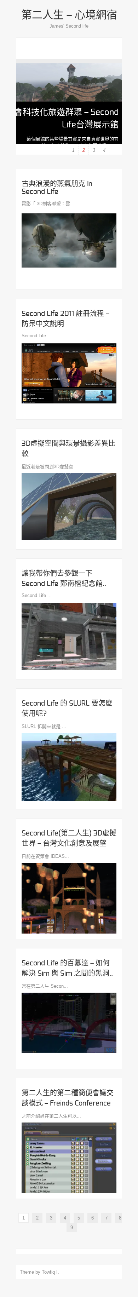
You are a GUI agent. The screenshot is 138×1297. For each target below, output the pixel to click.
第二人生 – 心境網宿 (69, 15)
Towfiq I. (50, 1272)
